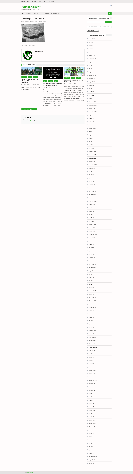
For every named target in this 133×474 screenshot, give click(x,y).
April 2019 (91, 218)
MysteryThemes (30, 472)
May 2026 (91, 45)
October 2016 (92, 304)
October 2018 (92, 231)
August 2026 (92, 39)
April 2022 (91, 121)
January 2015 (92, 373)
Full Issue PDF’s (55, 13)
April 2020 (91, 178)
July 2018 (91, 241)
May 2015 (91, 360)
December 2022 (92, 102)
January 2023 (92, 98)
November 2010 (93, 456)
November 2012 (93, 423)
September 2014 (93, 387)
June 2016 (91, 317)
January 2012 (92, 436)
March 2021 (91, 148)
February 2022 (92, 128)
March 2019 (91, 221)
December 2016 (92, 297)
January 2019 (92, 228)
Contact (47, 13)
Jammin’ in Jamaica (27, 109)
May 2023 (91, 88)
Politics (36, 77)
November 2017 (93, 267)
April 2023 (91, 92)
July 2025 (91, 65)
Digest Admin (34, 21)
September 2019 (93, 201)
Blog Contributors (37, 13)
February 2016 (92, 330)
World (53, 1)
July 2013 (91, 413)
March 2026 (91, 52)
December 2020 (92, 155)
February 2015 (92, 370)
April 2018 (91, 251)
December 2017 (92, 264)
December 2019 (92, 191)
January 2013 (92, 420)
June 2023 (91, 85)
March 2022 (91, 125)
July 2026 (91, 42)
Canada (39, 1)
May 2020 (91, 175)
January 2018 (92, 261)
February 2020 (92, 184)
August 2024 (92, 72)
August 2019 (92, 204)
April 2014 (91, 403)
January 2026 (92, 55)
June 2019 (91, 211)
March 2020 (91, 181)
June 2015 (91, 357)
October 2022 (92, 108)
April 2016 (91, 324)
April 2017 (91, 284)
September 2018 (93, 234)
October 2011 (92, 440)
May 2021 (91, 141)
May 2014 (91, 400)
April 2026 (91, 49)
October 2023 (92, 78)
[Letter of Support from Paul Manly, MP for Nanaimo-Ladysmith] (31, 71)
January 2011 (92, 453)
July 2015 (91, 354)
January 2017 (92, 294)
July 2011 (91, 443)
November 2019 (93, 194)
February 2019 (92, 224)
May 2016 (91, 320)
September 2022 (93, 112)
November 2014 (93, 380)
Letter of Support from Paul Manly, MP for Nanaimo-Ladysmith (30, 81)
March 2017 (91, 287)
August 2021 (92, 135)
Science (44, 1)
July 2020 (91, 171)
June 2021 (91, 138)
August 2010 (92, 460)
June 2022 (91, 118)
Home (23, 1)
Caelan (54, 89)
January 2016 (92, 334)
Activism (24, 77)
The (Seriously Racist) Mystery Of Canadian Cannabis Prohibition (52, 85)
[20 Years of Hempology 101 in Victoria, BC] (74, 71)
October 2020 (92, 161)
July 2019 (91, 208)
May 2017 (91, 281)
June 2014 (91, 397)
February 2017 (92, 291)
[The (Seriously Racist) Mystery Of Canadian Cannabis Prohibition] (53, 73)
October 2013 (92, 410)
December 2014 (92, 377)
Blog (45, 81)
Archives (28, 13)
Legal (49, 1)
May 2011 (91, 446)
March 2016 (91, 327)
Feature (28, 1)
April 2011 (91, 450)
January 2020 (92, 188)
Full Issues (34, 1)
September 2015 (93, 347)
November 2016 (93, 301)
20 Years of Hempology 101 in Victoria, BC (73, 81)
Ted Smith (77, 84)
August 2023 (92, 82)
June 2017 (91, 277)
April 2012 (91, 433)
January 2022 (92, 131)
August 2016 (92, 310)
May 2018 (91, 247)
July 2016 (91, 314)
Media (56, 81)
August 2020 (92, 168)
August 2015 (92, 350)
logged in (31, 120)
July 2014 (91, 393)
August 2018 (92, 238)
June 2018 (91, 244)
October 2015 (92, 344)
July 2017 (91, 274)
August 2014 (92, 390)
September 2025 (93, 58)
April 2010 (91, 463)
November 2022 (93, 105)
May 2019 (91, 214)
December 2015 (92, 337)
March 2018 (91, 254)
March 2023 (91, 95)
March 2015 (91, 367)
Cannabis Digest (31, 7)
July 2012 (91, 430)
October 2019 (92, 198)
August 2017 (92, 271)
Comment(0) (43, 21)
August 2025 (92, 62)
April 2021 (91, 145)
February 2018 (92, 257)
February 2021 (92, 151)
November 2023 (93, 75)
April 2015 (91, 364)
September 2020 (93, 165)
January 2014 (92, 407)
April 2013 (91, 417)
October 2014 (92, 383)
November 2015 (93, 340)
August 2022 (92, 115)
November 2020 (93, 158)
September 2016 (93, 307)
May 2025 (91, 68)
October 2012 (92, 427)
